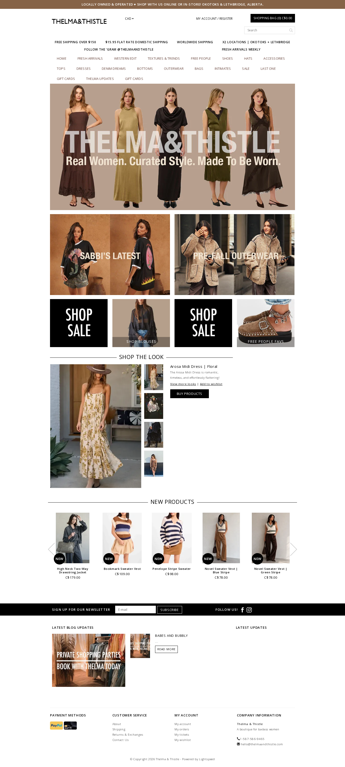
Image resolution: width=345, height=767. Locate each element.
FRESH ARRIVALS (90, 58)
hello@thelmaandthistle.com (262, 744)
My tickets (182, 734)
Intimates (223, 68)
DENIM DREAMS (114, 68)
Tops (61, 68)
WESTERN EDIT (125, 58)
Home (61, 58)
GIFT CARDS (134, 78)
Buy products (189, 393)
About (116, 724)
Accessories (274, 58)
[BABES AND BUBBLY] (140, 645)
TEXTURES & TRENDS (164, 58)
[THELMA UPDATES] (88, 660)
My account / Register (214, 18)
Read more (166, 649)
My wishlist (183, 740)
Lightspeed (207, 759)
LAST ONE (268, 68)
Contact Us (120, 740)
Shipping (119, 729)
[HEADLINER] (172, 147)
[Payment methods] (57, 726)
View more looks (183, 384)
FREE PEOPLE (201, 58)
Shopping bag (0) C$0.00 (273, 18)
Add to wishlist (211, 384)
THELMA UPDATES (100, 78)
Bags (199, 68)
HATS (248, 58)
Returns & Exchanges (127, 734)
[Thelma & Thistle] (79, 21)
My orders (182, 729)
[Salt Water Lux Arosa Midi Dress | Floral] (95, 426)
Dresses (84, 68)
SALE (246, 68)
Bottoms (145, 68)
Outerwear (174, 68)
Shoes (227, 58)
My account (183, 724)
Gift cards (66, 78)
